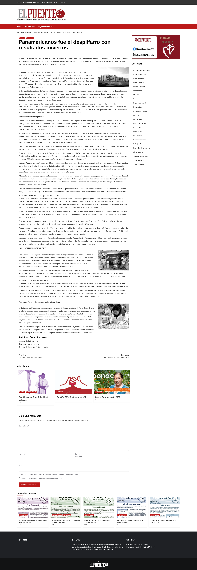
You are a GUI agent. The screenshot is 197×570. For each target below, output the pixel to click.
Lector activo (138, 119)
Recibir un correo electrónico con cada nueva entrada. (41, 478)
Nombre (22, 454)
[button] (178, 26)
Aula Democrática (139, 74)
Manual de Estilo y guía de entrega (28, 2)
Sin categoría (138, 152)
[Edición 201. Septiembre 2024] (73, 382)
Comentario (24, 426)
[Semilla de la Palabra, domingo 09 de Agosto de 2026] (98, 507)
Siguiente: (116, 356)
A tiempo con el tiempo (141, 70)
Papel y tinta (29, 37)
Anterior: (31, 356)
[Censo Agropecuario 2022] (112, 382)
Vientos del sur (138, 164)
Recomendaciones (140, 140)
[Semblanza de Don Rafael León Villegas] (35, 382)
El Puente (22, 37)
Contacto (62, 2)
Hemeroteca (30, 26)
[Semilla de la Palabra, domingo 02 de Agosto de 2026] (131, 507)
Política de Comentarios (49, 2)
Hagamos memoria (139, 103)
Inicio (19, 26)
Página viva (137, 127)
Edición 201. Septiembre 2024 (71, 397)
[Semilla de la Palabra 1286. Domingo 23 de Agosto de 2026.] (33, 507)
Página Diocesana (46, 26)
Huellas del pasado (140, 111)
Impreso (136, 115)
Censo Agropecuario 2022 (107, 397)
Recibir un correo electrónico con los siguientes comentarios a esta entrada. (50, 474)
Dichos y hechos (139, 86)
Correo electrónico (80, 455)
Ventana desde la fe (140, 156)
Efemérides (137, 90)
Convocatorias (138, 82)
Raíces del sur (138, 135)
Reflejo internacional (140, 144)
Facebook (22, 540)
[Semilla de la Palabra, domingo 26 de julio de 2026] (164, 507)
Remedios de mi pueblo (141, 148)
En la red (136, 99)
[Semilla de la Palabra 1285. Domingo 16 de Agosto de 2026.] (65, 507)
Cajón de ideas (138, 78)
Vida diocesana (138, 160)
